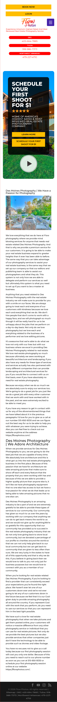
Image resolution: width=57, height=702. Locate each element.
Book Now (28, 7)
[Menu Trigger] (50, 22)
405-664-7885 (30, 40)
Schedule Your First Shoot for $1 (28, 143)
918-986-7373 (29, 48)
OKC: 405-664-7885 (27, 692)
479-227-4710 (30, 55)
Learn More (29, 134)
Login (28, 14)
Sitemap (10, 692)
